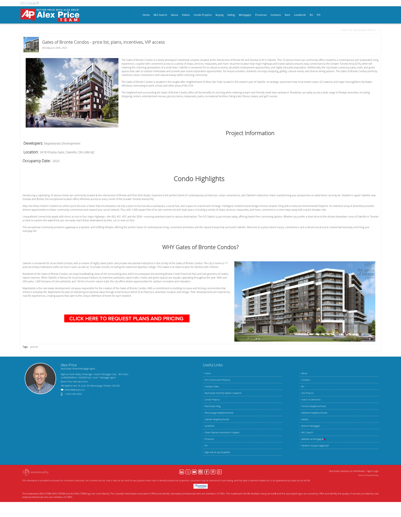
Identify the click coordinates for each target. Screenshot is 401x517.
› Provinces (208, 439)
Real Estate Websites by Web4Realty (347, 471)
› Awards (303, 419)
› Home (207, 373)
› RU (301, 386)
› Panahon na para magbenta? (314, 445)
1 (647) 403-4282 (73, 393)
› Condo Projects (211, 399)
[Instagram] (200, 472)
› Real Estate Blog (212, 406)
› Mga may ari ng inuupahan (216, 452)
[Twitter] (188, 472)
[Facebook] (206, 472)
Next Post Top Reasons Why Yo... (360, 30)
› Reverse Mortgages (309, 425)
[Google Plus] (219, 472)
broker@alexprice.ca (74, 389)
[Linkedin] (181, 472)
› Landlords (208, 425)
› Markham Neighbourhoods (313, 412)
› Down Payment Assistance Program (221, 432)
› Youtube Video (211, 386)
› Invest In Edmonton (310, 399)
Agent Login (373, 471)
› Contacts (304, 379)
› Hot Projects (306, 393)
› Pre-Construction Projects (216, 379)
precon (34, 346)
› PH (205, 445)
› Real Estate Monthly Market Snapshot (222, 393)
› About (303, 373)
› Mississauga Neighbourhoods (218, 412)
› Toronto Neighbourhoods (312, 406)
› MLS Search (306, 432)
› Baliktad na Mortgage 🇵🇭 (312, 439)
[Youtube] (194, 472)
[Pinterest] (213, 472)
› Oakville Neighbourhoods (216, 419)
